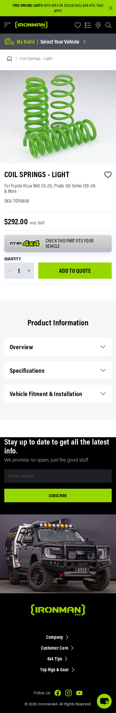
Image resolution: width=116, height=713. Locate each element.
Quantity (12, 259)
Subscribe (58, 495)
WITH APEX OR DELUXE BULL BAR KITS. (54, 5)
